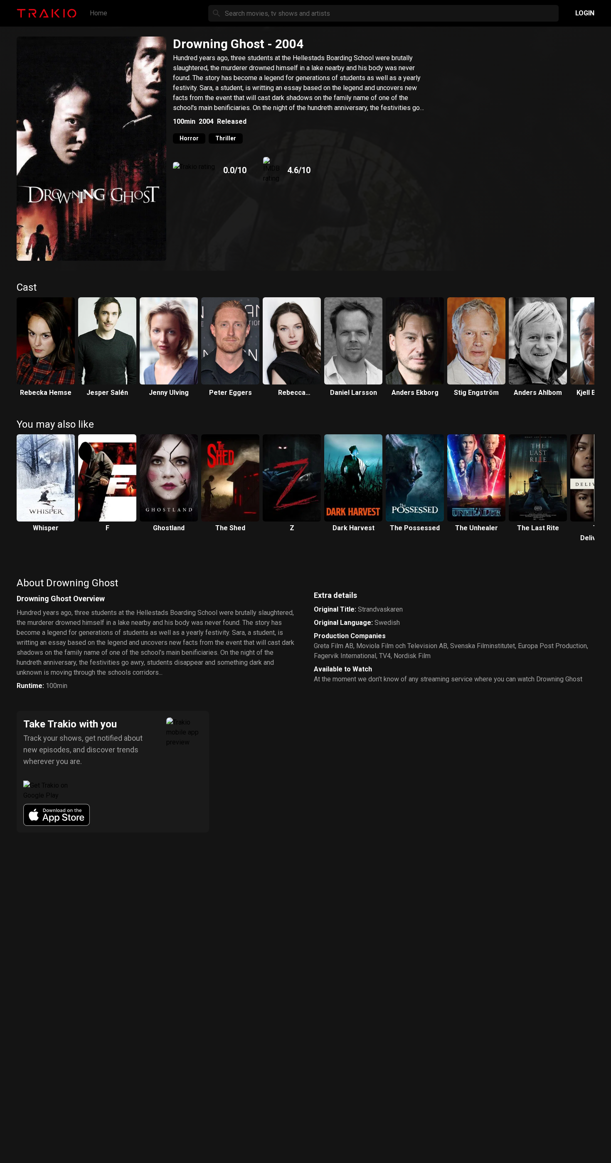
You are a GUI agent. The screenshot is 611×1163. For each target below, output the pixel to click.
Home (98, 13)
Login (584, 13)
